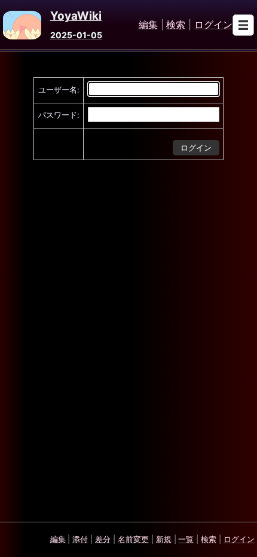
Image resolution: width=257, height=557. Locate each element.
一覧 (186, 539)
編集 (148, 25)
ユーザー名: (58, 89)
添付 (80, 539)
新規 (164, 539)
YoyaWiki (76, 16)
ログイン (213, 25)
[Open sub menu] (243, 25)
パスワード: (58, 115)
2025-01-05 (76, 35)
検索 (175, 25)
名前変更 (133, 539)
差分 (103, 539)
